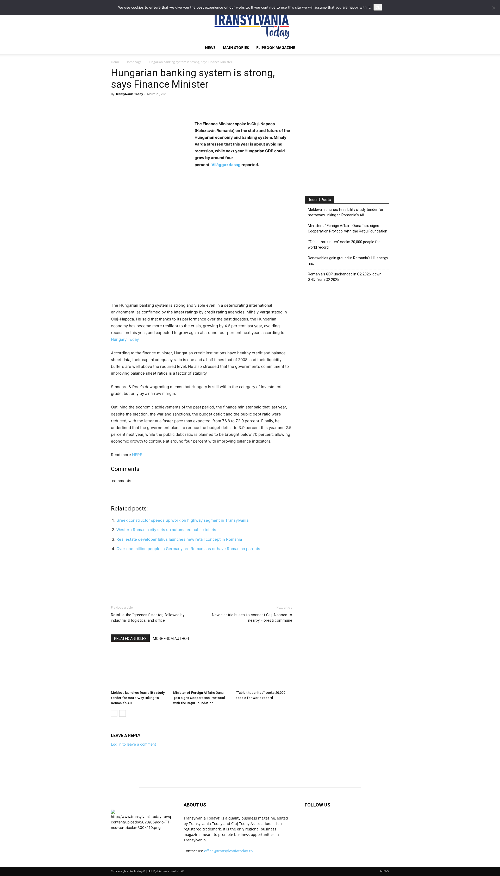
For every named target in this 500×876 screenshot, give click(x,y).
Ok (378, 7)
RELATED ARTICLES (130, 638)
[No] (493, 7)
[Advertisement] (347, 142)
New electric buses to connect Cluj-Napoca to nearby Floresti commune (252, 618)
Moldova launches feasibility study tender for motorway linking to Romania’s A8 (138, 698)
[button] (383, 48)
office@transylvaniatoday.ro (228, 850)
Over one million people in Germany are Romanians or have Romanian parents (188, 548)
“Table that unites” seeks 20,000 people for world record (344, 244)
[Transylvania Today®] (250, 24)
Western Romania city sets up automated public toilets (166, 529)
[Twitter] (128, 105)
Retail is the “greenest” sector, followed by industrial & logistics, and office (147, 618)
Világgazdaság (226, 164)
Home (115, 62)
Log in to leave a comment (133, 744)
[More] (164, 105)
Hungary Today (125, 339)
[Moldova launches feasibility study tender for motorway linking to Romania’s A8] (139, 668)
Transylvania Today (129, 94)
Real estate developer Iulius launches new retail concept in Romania (179, 539)
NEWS (210, 47)
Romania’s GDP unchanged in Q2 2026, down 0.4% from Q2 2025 (345, 277)
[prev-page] (114, 713)
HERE (137, 454)
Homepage (134, 62)
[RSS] (324, 822)
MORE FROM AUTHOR (171, 638)
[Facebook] (116, 105)
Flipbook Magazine (275, 47)
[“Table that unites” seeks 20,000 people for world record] (263, 668)
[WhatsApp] (152, 105)
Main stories (236, 47)
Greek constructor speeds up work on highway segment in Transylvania (182, 520)
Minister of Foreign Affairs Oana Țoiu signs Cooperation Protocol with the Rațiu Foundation (199, 698)
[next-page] (122, 713)
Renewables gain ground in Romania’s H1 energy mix (348, 261)
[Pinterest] (140, 105)
